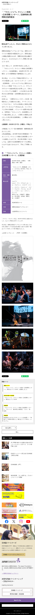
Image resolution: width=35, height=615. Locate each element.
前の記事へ (8, 428)
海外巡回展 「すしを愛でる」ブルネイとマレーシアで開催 (21, 476)
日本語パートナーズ (17, 590)
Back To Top (17, 600)
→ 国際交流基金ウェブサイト (10, 573)
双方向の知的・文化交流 (17, 594)
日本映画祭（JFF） (16, 464)
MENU (31, 3)
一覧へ (17, 432)
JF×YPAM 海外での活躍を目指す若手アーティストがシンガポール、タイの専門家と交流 (22, 444)
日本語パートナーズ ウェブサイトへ (13, 554)
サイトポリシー (17, 611)
